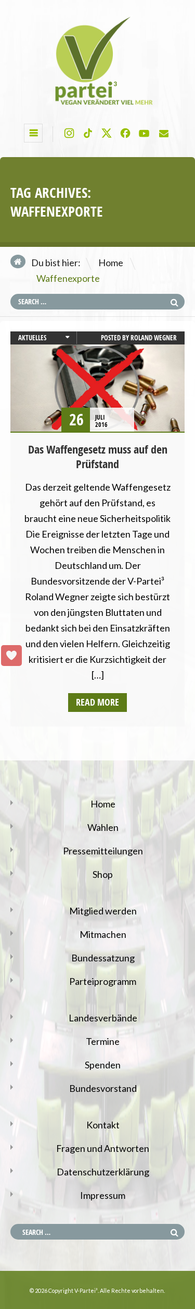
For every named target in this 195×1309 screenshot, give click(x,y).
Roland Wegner (154, 337)
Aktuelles (32, 337)
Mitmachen (103, 934)
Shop (103, 874)
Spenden (103, 1064)
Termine (103, 1041)
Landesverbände (103, 1018)
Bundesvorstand (103, 1088)
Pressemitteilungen (103, 850)
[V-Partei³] (97, 104)
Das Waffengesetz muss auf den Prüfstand (97, 457)
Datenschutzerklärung (103, 1171)
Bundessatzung (103, 957)
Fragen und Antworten (102, 1148)
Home (110, 262)
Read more (97, 702)
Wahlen (103, 827)
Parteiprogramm (102, 981)
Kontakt (103, 1124)
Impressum (102, 1195)
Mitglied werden (103, 911)
